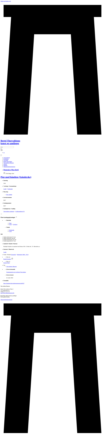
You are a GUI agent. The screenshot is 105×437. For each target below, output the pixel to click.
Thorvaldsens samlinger (8, 211)
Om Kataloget (6, 157)
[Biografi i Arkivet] (4, 173)
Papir (10, 223)
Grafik (4, 189)
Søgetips (5, 165)
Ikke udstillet (9, 194)
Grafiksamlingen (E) (20, 211)
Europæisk (13, 254)
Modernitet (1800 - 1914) (22, 254)
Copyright (5, 160)
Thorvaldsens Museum (8, 162)
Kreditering (6, 159)
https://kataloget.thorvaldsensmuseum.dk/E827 (13, 283)
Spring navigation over (6, 1)
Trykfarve (15, 224)
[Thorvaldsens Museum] (52, 368)
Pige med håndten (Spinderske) (16, 177)
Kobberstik (10, 189)
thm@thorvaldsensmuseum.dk (7, 293)
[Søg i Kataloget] (1, 148)
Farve (10, 224)
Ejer (4, 265)
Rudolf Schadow (7, 259)
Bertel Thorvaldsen (7, 161)
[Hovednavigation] (1, 155)
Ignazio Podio (6, 262)
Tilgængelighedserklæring (9, 166)
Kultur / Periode (7, 254)
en (3, 152)
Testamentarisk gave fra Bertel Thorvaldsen (16, 272)
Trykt (10, 231)
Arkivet (5, 164)
